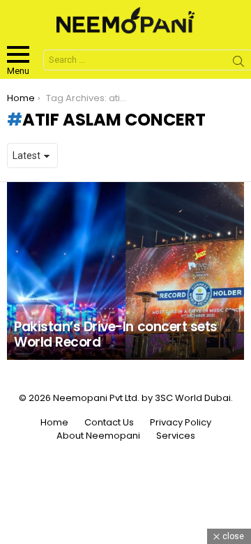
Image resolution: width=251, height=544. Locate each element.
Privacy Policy (180, 422)
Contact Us (109, 422)
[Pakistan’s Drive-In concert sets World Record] (125, 271)
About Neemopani (98, 435)
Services (175, 435)
